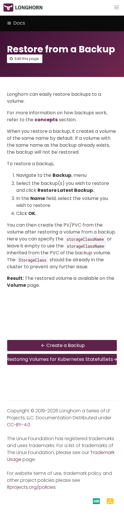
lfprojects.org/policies (31, 487)
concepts (46, 119)
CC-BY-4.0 (18, 424)
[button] (116, 7)
